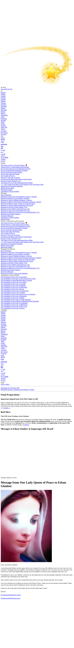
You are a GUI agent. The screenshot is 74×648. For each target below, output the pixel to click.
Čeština (3, 94)
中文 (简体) (4, 157)
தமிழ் (2, 355)
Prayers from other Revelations (10, 174)
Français (3, 103)
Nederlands (4, 115)
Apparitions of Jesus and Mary (10, 191)
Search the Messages (7, 216)
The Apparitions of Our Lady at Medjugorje (14, 305)
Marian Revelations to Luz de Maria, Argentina (15, 198)
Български (4, 132)
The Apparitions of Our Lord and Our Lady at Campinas (18, 294)
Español (3, 99)
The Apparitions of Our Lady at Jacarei (13, 308)
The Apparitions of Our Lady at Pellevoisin (14, 287)
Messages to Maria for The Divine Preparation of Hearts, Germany (21, 202)
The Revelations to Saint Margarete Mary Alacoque (16, 280)
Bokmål (3, 92)
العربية (3, 150)
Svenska (3, 125)
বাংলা (2, 136)
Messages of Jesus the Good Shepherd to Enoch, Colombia (19, 196)
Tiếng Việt (4, 127)
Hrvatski (3, 105)
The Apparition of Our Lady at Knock (12, 289)
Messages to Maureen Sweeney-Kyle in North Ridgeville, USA (20, 212)
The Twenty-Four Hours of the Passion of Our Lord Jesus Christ (22, 184)
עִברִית (3, 155)
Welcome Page (5, 219)
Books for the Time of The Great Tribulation (14, 273)
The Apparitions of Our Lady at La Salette (13, 282)
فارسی (3, 154)
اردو (2, 152)
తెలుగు (3, 139)
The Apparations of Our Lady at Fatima (13, 292)
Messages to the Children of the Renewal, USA (15, 209)
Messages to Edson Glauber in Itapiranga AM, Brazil (17, 205)
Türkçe (3, 129)
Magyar (3, 112)
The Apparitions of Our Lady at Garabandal (14, 303)
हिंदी (2, 148)
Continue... (6, 408)
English (3, 98)
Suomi (3, 124)
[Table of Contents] (15, 461)
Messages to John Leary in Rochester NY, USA (15, 210)
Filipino (3, 101)
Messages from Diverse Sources (10, 214)
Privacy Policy (5, 384)
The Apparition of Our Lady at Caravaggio (14, 277)
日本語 (3, 159)
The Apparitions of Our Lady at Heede (12, 298)
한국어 (3, 161)
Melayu (3, 113)
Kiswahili (4, 110)
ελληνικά (3, 131)
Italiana (3, 108)
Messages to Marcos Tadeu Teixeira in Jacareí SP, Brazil (18, 203)
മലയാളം (4, 144)
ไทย (2, 146)
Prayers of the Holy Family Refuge (11, 172)
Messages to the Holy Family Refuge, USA (14, 207)
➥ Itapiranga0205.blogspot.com (10, 598)
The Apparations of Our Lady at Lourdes (13, 284)
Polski (3, 117)
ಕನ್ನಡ (2, 142)
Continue (26, 425)
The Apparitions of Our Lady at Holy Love (14, 306)
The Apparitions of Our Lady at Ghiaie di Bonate (16, 299)
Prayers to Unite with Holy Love (11, 181)
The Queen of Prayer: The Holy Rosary (14, 165)
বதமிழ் (3, 138)
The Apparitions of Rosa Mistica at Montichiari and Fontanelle (20, 301)
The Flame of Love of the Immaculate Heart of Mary (17, 183)
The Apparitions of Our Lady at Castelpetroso (15, 291)
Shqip (2, 122)
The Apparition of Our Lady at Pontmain (13, 285)
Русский (3, 134)
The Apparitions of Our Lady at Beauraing (14, 296)
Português (4, 118)
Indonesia (4, 106)
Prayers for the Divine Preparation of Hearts (14, 170)
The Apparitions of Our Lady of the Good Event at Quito (18, 278)
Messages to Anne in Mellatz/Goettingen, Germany (16, 200)
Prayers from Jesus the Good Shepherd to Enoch (15, 169)
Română (3, 120)
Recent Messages (6, 195)
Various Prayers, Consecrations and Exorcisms (15, 167)
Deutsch (3, 96)
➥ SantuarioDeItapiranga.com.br (11, 595)
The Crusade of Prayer (8, 176)
